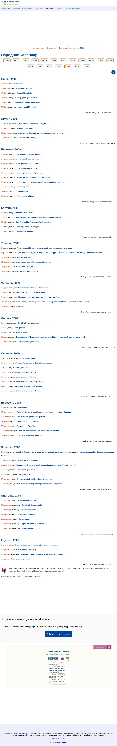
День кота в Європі (26, 133)
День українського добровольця (30, 173)
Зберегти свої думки (58, 634)
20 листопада (6, 510)
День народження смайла (27, 421)
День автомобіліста (24, 479)
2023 (44, 60)
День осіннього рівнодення (48, 431)
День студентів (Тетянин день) (27, 102)
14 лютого (5, 128)
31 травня (5, 271)
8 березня (4, 163)
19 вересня (5, 421)
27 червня (5, 306)
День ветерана (46, 452)
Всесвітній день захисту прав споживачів (33, 177)
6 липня (4, 323)
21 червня (5, 302)
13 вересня (5, 417)
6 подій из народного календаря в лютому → (97, 143)
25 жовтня (5, 479)
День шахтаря (22, 391)
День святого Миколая (48, 545)
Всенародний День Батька (27, 426)
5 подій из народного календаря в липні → (98, 347)
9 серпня (4, 368)
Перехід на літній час (25, 196)
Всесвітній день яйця (26, 470)
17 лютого (5, 133)
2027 (16, 60)
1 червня (4, 288)
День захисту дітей (28, 510)
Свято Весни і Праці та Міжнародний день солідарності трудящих (44, 248)
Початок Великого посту (29, 159)
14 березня (5, 173)
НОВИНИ (40, 8)
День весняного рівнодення (30, 182)
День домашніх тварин (31, 528)
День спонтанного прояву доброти (49, 133)
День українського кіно (26, 412)
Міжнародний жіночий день (27, 163)
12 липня (4, 332)
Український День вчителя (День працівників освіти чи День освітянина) (46, 465)
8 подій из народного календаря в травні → (98, 277)
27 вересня (5, 435)
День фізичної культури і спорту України (54, 412)
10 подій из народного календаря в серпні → (97, 396)
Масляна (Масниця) (27, 138)
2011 (68, 66)
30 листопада (6, 528)
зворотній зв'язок (58, 739)
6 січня (4, 88)
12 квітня (4, 222)
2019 (82, 60)
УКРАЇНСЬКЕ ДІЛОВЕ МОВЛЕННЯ (24, 8)
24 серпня (5, 386)
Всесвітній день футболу (26, 549)
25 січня (4, 102)
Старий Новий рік (24, 93)
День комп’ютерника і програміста (31, 417)
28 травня (5, 267)
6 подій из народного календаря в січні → (99, 113)
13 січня (4, 93)
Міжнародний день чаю (41, 262)
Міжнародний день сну (28, 168)
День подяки (24, 519)
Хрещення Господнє (24, 88)
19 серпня (5, 377)
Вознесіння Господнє (24, 267)
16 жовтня (5, 474)
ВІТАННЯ (58, 8)
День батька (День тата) (26, 302)
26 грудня (5, 559)
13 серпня (5, 372)
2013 (49, 66)
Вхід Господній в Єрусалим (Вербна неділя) (33, 222)
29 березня (5, 196)
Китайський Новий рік (27, 107)
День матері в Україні (25, 257)
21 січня (4, 98)
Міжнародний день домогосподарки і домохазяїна (38, 297)
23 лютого (5, 138)
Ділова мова (38, 48)
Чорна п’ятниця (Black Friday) (33, 524)
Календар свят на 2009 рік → (12, 576)
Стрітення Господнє (38, 124)
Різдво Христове (59, 554)
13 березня (5, 168)
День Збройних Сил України (26, 545)
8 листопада (6, 500)
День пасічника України (26, 377)
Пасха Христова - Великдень (27, 227)
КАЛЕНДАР (50, 8)
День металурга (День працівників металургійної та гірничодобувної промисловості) (50, 337)
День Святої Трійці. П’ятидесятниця (30, 292)
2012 (58, 66)
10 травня (5, 257)
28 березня (5, 191)
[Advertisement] (58, 29)
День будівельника (22, 368)
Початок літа (44, 288)
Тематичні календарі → (33, 576)
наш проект (23, 733)
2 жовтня (4, 460)
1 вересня (5, 407)
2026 (7, 60)
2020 (72, 60)
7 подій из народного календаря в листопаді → (97, 534)
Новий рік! (18, 84)
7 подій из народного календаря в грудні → (98, 564)
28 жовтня (5, 484)
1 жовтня (4, 452)
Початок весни (22, 154)
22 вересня (5, 431)
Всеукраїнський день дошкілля (29, 435)
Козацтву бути (24, 474)
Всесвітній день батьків (27, 288)
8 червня (4, 297)
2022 (54, 60)
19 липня (4, 337)
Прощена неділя (35, 154)
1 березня (4, 154)
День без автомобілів (27, 431)
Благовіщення (23, 187)
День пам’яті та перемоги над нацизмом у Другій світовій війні (43, 253)
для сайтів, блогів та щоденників (58, 654)
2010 (77, 66)
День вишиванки (23, 262)
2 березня (4, 159)
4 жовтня (4, 465)
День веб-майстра (22, 217)
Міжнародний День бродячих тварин (46, 217)
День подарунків (23, 559)
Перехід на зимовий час (43, 479)
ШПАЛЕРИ (77, 8)
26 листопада (6, 519)
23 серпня (5, 381)
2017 (100, 60)
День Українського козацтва (27, 452)
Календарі (51, 48)
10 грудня (5, 549)
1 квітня (4, 213)
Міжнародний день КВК (28, 500)
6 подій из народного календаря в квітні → (98, 237)
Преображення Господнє (25, 358)
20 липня (4, 342)
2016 (110, 60)
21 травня (5, 262)
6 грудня (4, 545)
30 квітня (4, 231)
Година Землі (22, 191)
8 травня (4, 253)
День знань (22, 407)
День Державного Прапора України (30, 381)
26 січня (4, 107)
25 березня (5, 187)
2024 (35, 60)
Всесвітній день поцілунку (28, 323)
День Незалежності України (30, 386)
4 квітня (4, 217)
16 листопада (6, 505)
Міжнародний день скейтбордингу (75, 302)
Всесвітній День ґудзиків (32, 505)
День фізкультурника (43, 363)
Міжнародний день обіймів (26, 98)
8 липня (4, 328)
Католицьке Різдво (26, 554)
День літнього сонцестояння (48, 302)
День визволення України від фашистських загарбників (40, 484)
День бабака (24, 124)
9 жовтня (4, 470)
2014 (40, 66)
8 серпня (4, 363)
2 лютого (4, 124)
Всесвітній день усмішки (28, 460)
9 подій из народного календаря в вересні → (98, 441)
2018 (91, 60)
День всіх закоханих (25, 128)
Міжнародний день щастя (53, 182)
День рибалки (21, 332)
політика (5, 727)
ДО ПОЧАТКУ (6, 8)
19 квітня (4, 227)
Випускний (20, 306)
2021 (63, 60)
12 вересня (5, 412)
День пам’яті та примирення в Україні (86, 253)
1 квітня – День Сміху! (24, 213)
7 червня (4, 292)
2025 (25, 60)
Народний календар (68, 48)
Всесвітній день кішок (24, 363)
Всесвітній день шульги (26, 372)
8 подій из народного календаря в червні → (98, 312)
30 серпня (5, 391)
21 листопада (6, 514)
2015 (30, 66)
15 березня (5, 177)
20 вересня (5, 426)
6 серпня (4, 358)
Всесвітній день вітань (28, 514)
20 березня (5, 182)
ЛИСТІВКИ (67, 8)
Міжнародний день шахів (29, 342)
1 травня (4, 248)
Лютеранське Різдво (43, 554)
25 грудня (5, 554)
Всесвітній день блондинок (27, 271)
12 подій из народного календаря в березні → (97, 202)
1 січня (4, 84)
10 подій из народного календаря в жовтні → (97, 489)
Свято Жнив (34, 391)
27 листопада (6, 524)
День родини (20, 328)
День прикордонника (24, 231)
